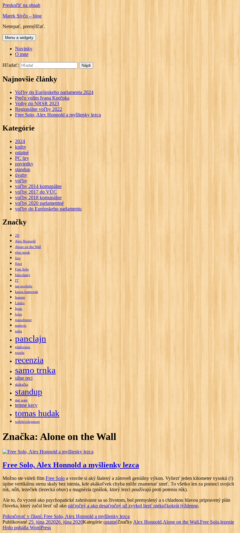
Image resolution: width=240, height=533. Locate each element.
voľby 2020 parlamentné (39, 203)
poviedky (24, 163)
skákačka (21, 384)
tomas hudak (37, 413)
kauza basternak (26, 292)
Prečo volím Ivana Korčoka (42, 98)
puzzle (19, 352)
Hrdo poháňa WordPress (26, 527)
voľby (21, 180)
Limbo (20, 303)
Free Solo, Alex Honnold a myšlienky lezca (58, 114)
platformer (22, 347)
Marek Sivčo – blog (22, 15)
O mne (21, 54)
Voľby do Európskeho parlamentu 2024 (54, 92)
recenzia (29, 360)
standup (22, 169)
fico (18, 258)
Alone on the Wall (28, 247)
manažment (23, 320)
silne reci (23, 378)
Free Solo (22, 269)
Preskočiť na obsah (21, 5)
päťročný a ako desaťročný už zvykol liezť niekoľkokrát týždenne (133, 505)
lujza (18, 314)
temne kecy (26, 405)
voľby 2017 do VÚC (36, 192)
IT (16, 280)
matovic (21, 325)
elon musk (22, 252)
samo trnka (35, 370)
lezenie (20, 297)
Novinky (23, 48)
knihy (20, 147)
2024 (20, 141)
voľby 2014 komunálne (38, 186)
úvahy (21, 175)
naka (18, 331)
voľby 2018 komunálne (38, 197)
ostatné (22, 152)
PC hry (22, 158)
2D (17, 235)
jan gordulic (23, 286)
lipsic (18, 308)
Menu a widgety (19, 37)
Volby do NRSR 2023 (37, 103)
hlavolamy (22, 275)
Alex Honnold (25, 241)
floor (18, 263)
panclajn (30, 338)
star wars (21, 400)
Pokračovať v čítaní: (66, 516)
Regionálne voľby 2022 (38, 109)
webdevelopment (27, 421)
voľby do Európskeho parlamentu (48, 208)
